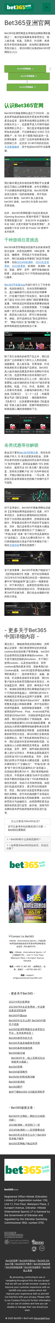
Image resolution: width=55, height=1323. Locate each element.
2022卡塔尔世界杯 (19, 1001)
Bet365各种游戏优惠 (20, 1048)
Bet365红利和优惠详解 (22, 1076)
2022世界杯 (18, 266)
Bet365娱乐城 (17, 1053)
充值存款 (14, 545)
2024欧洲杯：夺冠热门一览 (24, 1124)
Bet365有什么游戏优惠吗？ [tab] (26, 839)
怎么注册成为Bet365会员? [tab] (25, 821)
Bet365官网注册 (28, 452)
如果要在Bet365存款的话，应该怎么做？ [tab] (27, 847)
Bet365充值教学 (32, 1267)
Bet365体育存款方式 (20, 1038)
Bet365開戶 (15, 1086)
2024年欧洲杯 (25, 262)
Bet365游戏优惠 (14, 1267)
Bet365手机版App (14, 284)
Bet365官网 (15, 1066)
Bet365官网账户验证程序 (23, 1143)
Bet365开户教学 (23, 1263)
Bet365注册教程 (17, 829)
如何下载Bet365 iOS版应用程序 (27, 1091)
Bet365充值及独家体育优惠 (24, 1043)
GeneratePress (42, 1318)
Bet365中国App (28, 1260)
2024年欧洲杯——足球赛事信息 (27, 1129)
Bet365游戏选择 (42, 1263)
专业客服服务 (11, 146)
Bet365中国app (18, 1015)
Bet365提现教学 (18, 1071)
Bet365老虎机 (17, 1081)
